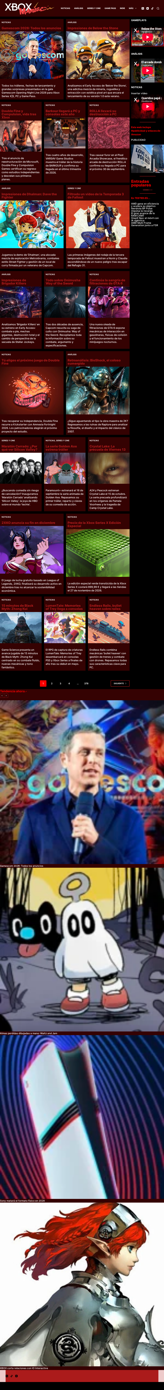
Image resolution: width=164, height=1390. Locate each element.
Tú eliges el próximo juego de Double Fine (31, 361)
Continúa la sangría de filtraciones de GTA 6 (107, 281)
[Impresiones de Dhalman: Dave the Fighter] (32, 224)
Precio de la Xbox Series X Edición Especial (94, 524)
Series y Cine (94, 8)
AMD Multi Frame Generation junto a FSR (144, 224)
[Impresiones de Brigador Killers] (21, 302)
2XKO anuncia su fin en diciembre (28, 523)
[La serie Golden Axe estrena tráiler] (65, 468)
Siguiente (119, 683)
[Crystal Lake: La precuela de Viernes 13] (109, 468)
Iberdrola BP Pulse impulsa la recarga (142, 209)
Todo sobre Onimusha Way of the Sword (63, 281)
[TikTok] (152, 8)
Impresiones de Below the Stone (93, 28)
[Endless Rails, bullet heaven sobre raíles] (109, 627)
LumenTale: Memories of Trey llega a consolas (64, 607)
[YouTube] (147, 8)
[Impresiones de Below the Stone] (98, 55)
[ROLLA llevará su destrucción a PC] (109, 133)
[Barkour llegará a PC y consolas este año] (65, 133)
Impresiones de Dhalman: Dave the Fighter (29, 195)
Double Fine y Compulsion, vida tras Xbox (19, 114)
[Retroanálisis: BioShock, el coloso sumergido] (98, 390)
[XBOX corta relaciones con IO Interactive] (82, 1284)
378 (86, 683)
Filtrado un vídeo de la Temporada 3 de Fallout (96, 195)
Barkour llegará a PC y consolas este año (63, 112)
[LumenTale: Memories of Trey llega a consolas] (65, 627)
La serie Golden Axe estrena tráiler (61, 447)
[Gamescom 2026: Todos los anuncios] (32, 55)
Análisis (78, 8)
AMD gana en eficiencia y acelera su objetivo (145, 205)
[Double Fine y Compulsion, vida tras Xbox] (21, 136)
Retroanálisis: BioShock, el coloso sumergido (94, 361)
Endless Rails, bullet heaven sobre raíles (106, 607)
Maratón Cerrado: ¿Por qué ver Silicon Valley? (19, 447)
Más (131, 8)
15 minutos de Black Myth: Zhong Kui (17, 607)
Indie (122, 8)
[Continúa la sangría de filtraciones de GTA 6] (109, 302)
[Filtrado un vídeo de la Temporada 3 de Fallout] (98, 224)
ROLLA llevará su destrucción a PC (103, 112)
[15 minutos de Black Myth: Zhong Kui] (21, 627)
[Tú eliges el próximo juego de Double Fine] (32, 390)
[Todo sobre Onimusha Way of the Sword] (65, 302)
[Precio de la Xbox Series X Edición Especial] (98, 553)
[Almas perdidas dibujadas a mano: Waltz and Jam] (82, 949)
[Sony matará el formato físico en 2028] (82, 1117)
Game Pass (110, 8)
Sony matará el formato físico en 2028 (22, 1200)
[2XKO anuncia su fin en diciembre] (32, 550)
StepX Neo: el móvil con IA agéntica (145, 219)
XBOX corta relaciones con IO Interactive (24, 1368)
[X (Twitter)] (143, 8)
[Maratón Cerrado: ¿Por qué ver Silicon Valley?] (21, 468)
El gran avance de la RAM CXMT (143, 214)
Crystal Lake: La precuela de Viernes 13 (108, 447)
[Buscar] (158, 8)
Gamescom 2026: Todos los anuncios (31, 28)
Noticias (65, 8)
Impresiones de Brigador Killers (14, 281)
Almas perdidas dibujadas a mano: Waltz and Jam (28, 1033)
